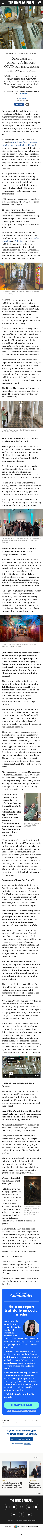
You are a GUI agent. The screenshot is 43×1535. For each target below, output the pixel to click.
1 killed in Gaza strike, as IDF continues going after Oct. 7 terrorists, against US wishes (12, 1485)
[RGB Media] (17, 1527)
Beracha (35, 238)
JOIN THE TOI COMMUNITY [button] (21, 1439)
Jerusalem (6, 241)
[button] (39, 2)
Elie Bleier (22, 98)
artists (31, 1421)
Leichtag (19, 241)
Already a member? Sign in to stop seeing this (21, 1411)
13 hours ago (5, 1480)
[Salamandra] (33, 1526)
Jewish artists (23, 1421)
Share (20, 104)
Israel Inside (14, 1421)
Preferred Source (23, 93)
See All (36, 1457)
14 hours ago (32, 1480)
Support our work (22, 1405)
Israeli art (14, 1423)
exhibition (38, 1421)
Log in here (27, 1444)
